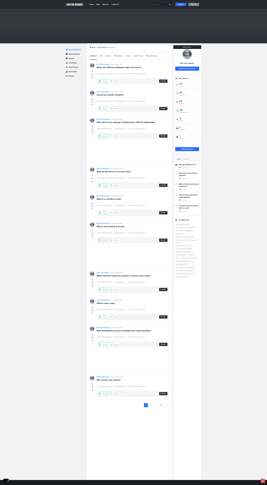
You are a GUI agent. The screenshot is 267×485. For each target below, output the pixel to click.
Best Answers (118, 56)
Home (92, 4)
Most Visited (73, 67)
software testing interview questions (186, 273)
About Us (105, 4)
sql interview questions (182, 276)
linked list (191, 255)
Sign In (181, 4)
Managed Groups (152, 56)
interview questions (119, 73)
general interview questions (104, 73)
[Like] (92, 71)
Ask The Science (103, 64)
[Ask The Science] (76, 4)
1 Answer (184, 189)
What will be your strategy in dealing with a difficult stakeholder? (126, 122)
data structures (180, 245)
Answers (108, 56)
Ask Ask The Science (187, 68)
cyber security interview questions (185, 227)
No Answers (73, 63)
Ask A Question (187, 149)
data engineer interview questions (185, 230)
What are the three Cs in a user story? (114, 171)
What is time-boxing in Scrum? (111, 226)
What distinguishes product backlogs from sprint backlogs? (124, 330)
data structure (179, 233)
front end (188, 245)
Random (71, 76)
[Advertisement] (129, 153)
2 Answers (185, 167)
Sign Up (194, 4)
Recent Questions (75, 50)
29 (161, 405)
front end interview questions (184, 248)
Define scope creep (106, 303)
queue (192, 261)
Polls (101, 56)
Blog (98, 4)
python (178, 258)
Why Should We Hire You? (187, 164)
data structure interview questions (185, 237)
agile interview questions (182, 224)
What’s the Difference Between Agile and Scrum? (119, 67)
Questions (93, 56)
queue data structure (181, 264)
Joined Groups (138, 56)
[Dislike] (92, 77)
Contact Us (115, 4)
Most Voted (73, 71)
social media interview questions (185, 270)
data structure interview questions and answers (186, 241)
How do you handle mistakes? (110, 95)
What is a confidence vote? (109, 199)
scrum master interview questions (136, 73)
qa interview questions (182, 261)
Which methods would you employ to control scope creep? (123, 276)
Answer (163, 81)
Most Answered (74, 54)
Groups (128, 56)
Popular (178, 159)
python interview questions (189, 258)
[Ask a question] (263, 481)
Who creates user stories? (109, 380)
